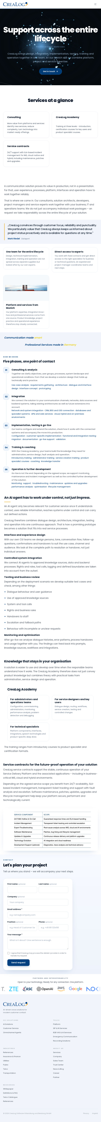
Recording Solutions (61, 1041)
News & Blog (58, 1069)
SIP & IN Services (60, 1028)
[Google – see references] (65, 989)
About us (58, 1048)
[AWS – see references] (51, 989)
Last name (48, 884)
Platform (56, 1024)
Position (15, 922)
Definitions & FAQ (10, 1093)
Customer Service (11, 1028)
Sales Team (58, 1060)
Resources (9, 1085)
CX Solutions (10, 1020)
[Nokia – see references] (85, 989)
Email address (14, 909)
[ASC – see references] (17, 989)
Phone (45, 922)
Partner (56, 1077)
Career (56, 1073)
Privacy (86, 1113)
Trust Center (58, 1065)
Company (16, 896)
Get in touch (49, 71)
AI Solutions (8, 1024)
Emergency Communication (65, 1036)
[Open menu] (95, 4)
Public (5, 1065)
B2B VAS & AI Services (62, 1032)
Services (56, 1052)
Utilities (6, 1060)
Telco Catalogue (10, 1097)
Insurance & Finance (12, 1056)
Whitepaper (8, 1089)
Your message (14, 934)
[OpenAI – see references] (35, 989)
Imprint (95, 1113)
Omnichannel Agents (12, 1032)
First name (16, 884)
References (8, 1052)
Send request (18, 962)
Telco (5, 1069)
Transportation (9, 1073)
